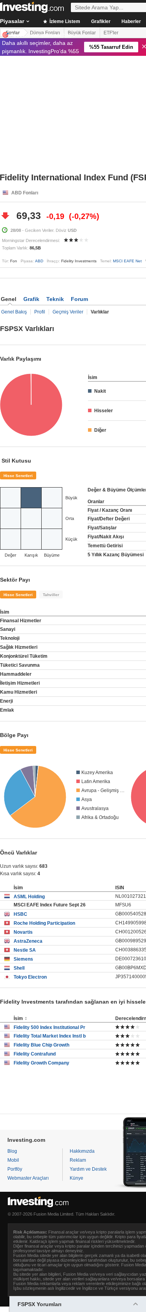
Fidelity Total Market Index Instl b (50, 1036)
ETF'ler (111, 33)
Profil (39, 312)
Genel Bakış (14, 312)
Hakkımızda (82, 1151)
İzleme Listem (64, 21)
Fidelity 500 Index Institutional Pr (49, 1027)
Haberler (131, 21)
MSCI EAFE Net (127, 261)
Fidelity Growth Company (41, 1063)
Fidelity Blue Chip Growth (41, 1045)
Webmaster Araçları (28, 1178)
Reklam (78, 1160)
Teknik (55, 299)
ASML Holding (29, 896)
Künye (76, 1178)
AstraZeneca (28, 941)
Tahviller (51, 595)
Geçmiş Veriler (68, 312)
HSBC (20, 914)
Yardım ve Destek (88, 1169)
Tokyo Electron (30, 977)
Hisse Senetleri (18, 476)
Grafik (31, 299)
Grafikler (101, 21)
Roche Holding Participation (44, 923)
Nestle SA (25, 950)
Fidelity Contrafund (35, 1054)
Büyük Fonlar (82, 33)
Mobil (13, 1160)
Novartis (23, 932)
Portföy (14, 1169)
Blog (12, 1151)
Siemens (23, 959)
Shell (19, 968)
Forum (79, 299)
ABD (39, 261)
